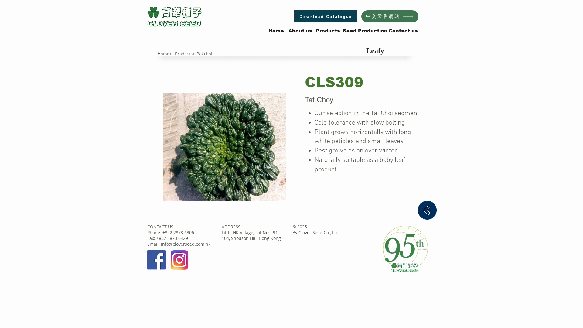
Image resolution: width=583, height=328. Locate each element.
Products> (185, 54)
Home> (165, 54)
